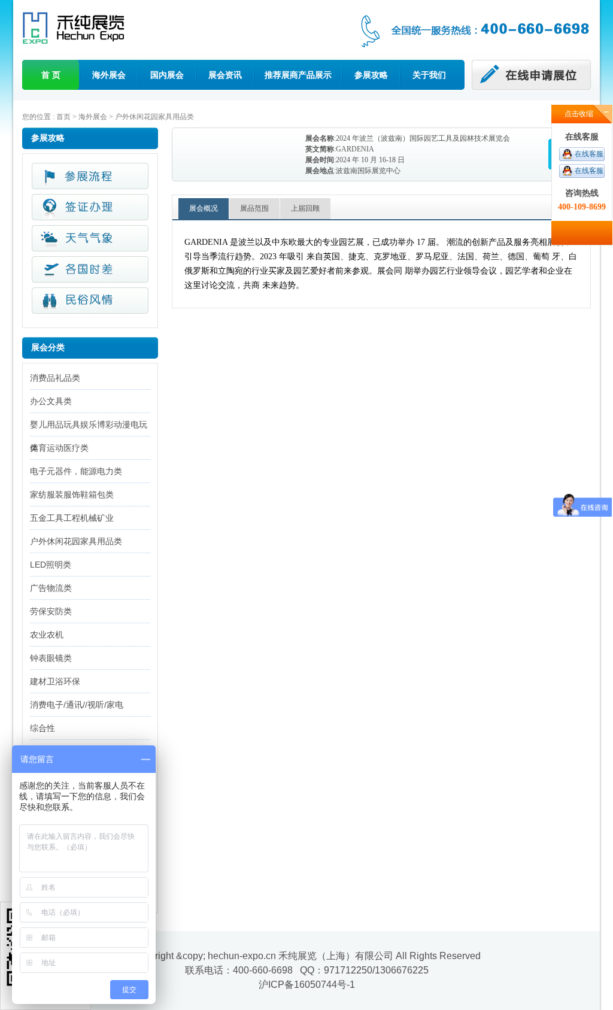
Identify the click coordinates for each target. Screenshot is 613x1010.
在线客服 (589, 154)
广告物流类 (51, 588)
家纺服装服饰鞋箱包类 (72, 494)
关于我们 (429, 75)
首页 (63, 117)
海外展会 (109, 75)
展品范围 (254, 208)
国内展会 (167, 75)
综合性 (42, 728)
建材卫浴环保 (55, 681)
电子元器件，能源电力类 (76, 471)
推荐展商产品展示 (298, 75)
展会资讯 (225, 75)
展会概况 (203, 208)
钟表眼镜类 (51, 658)
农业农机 (46, 634)
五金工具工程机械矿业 (72, 518)
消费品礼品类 (55, 378)
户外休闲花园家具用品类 (154, 117)
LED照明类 (50, 564)
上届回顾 (305, 208)
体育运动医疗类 (59, 448)
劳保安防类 (51, 611)
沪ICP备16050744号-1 (307, 984)
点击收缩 (579, 114)
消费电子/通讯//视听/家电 (76, 704)
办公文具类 (51, 401)
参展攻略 (371, 75)
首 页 (50, 75)
